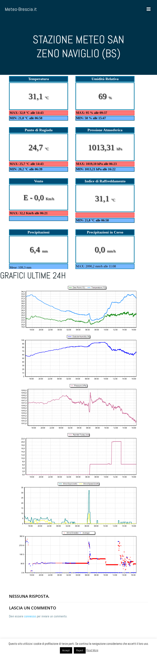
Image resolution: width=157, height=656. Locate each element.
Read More (92, 650)
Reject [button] (79, 650)
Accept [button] (66, 650)
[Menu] (148, 9)
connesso (30, 616)
